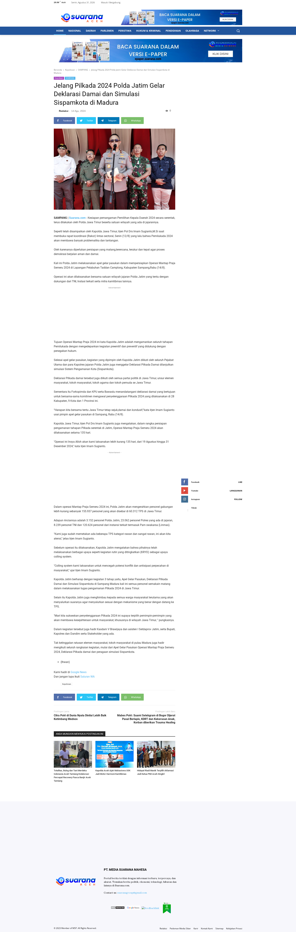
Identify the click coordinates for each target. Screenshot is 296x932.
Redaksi (163, 928)
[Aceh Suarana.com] (82, 17)
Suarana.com (77, 217)
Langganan (236, 490)
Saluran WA (87, 676)
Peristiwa (124, 30)
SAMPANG (70, 78)
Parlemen (107, 30)
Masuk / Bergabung (110, 2)
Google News (79, 672)
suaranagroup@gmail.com (132, 892)
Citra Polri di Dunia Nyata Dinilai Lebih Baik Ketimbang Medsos (80, 717)
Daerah (91, 30)
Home (60, 30)
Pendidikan (173, 30)
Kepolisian (59, 78)
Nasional (74, 30)
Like (240, 482)
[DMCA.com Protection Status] (118, 908)
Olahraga (192, 30)
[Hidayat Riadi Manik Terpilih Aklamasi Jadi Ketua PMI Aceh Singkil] (156, 754)
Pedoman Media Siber (180, 928)
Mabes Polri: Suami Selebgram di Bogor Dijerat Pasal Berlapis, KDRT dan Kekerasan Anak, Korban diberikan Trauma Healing (146, 719)
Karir (196, 928)
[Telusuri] (238, 31)
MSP (74, 928)
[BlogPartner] (167, 908)
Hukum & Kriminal (148, 30)
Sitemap (219, 928)
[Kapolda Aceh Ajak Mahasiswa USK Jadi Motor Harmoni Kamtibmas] (114, 754)
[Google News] (133, 908)
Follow (238, 499)
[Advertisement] (114, 313)
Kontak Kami (207, 928)
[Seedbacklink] (150, 908)
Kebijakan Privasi (234, 928)
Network (210, 30)
